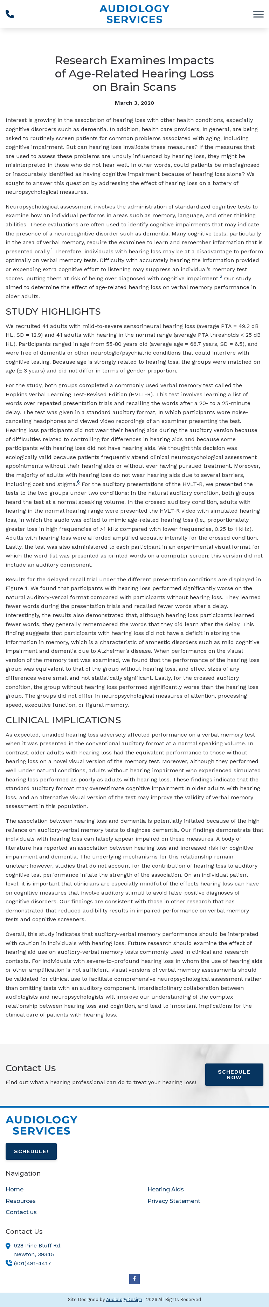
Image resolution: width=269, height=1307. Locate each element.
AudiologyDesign (124, 1299)
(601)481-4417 (32, 1263)
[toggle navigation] (258, 14)
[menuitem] (64, 1189)
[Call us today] (10, 14)
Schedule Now (234, 1074)
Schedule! (31, 1151)
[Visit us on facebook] (134, 1279)
